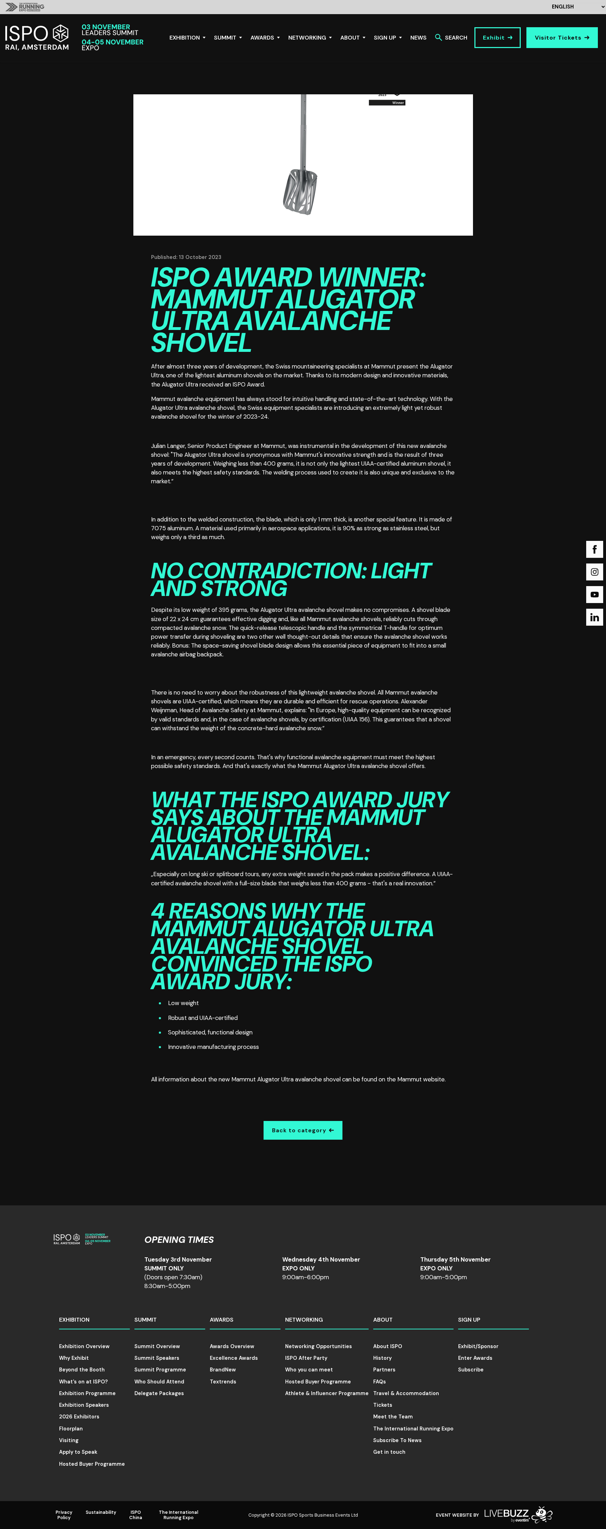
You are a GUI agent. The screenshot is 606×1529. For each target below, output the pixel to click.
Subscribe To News (397, 1440)
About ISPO (387, 1346)
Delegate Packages (159, 1393)
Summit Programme (160, 1369)
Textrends (223, 1382)
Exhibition (184, 37)
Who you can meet (309, 1369)
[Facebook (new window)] (594, 549)
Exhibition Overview (84, 1346)
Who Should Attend (159, 1382)
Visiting (69, 1440)
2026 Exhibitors (79, 1416)
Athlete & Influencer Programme (327, 1393)
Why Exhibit (74, 1358)
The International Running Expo (413, 1428)
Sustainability (101, 1512)
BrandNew (223, 1369)
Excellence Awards (234, 1358)
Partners (384, 1369)
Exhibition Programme (87, 1393)
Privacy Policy (64, 1515)
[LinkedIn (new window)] (594, 617)
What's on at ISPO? (83, 1382)
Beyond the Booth (82, 1369)
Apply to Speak (78, 1452)
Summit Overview (157, 1346)
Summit (225, 37)
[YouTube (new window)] (594, 594)
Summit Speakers (156, 1358)
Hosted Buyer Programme (92, 1464)
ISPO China (135, 1515)
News (418, 37)
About (350, 37)
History (382, 1358)
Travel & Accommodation (406, 1393)
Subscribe (471, 1369)
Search (456, 37)
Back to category (299, 1130)
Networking (307, 37)
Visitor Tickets (558, 37)
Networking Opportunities (318, 1346)
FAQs (379, 1382)
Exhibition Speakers (84, 1405)
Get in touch (389, 1452)
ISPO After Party (306, 1358)
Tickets (382, 1405)
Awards (262, 37)
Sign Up (385, 37)
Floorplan (71, 1428)
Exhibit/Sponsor (478, 1346)
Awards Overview (232, 1346)
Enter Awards (475, 1358)
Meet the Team (393, 1416)
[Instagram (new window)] (594, 571)
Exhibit (494, 37)
